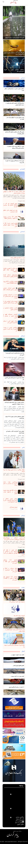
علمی (23, 447)
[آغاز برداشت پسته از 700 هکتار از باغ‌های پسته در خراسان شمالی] (14, 181)
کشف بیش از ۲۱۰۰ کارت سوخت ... (17, 676)
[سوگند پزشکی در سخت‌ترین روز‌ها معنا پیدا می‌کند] (14, 459)
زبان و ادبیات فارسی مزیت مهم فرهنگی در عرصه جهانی (15, 630)
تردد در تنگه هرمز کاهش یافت (17, 258)
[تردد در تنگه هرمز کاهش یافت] (14, 245)
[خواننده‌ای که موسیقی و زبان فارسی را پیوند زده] (14, 638)
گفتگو (23, 651)
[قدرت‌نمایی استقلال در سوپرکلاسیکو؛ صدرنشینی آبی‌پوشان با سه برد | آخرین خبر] (14, 527)
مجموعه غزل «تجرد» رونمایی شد (17, 602)
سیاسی (23, 78)
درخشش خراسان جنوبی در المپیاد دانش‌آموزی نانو (14, 70)
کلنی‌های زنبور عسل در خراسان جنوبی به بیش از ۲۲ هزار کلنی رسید (14, 53)
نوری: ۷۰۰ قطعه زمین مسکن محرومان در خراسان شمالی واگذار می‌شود (15, 147)
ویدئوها (21, 785)
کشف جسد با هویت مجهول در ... (17, 655)
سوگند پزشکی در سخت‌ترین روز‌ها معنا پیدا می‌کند (14, 470)
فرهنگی (23, 336)
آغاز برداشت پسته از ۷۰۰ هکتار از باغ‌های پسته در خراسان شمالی (14, 192)
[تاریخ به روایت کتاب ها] (14, 609)
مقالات (23, 588)
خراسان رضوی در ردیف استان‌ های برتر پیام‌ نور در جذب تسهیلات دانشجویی (14, 403)
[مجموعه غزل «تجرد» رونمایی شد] (14, 595)
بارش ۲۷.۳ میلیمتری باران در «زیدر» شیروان (14, 38)
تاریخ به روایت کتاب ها (19, 616)
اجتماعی (22, 232)
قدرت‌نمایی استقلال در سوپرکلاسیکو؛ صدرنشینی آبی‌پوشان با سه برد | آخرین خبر (14, 538)
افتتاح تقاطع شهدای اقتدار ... (18, 666)
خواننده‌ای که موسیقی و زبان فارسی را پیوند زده (14, 646)
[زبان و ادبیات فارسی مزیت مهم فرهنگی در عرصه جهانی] (14, 623)
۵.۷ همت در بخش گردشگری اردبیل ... (16, 687)
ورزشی (23, 515)
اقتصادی (22, 169)
